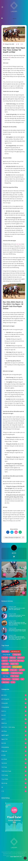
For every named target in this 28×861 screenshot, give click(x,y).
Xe (22, 679)
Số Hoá (22, 670)
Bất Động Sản (15, 651)
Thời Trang (14, 676)
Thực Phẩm (6, 679)
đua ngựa (19, 244)
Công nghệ (17, 654)
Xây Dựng (5, 682)
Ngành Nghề (6, 667)
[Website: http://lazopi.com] (14, 556)
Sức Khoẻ (5, 673)
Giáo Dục (20, 657)
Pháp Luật (13, 670)
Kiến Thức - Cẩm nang (16, 660)
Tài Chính (15, 679)
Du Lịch (5, 657)
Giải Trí (5, 660)
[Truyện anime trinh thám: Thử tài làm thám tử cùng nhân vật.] (4, 616)
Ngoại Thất (14, 663)
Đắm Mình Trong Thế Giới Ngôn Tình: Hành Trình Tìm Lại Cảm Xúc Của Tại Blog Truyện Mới (17, 638)
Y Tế (13, 682)
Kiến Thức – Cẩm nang (8, 727)
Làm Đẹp (5, 663)
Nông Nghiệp (17, 667)
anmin (14, 553)
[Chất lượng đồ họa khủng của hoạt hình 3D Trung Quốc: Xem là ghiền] (4, 630)
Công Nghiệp (6, 654)
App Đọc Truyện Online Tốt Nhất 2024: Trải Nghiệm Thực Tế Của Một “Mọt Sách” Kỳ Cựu (17, 624)
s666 (9, 57)
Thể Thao (5, 676)
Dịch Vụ (12, 657)
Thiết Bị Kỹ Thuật (16, 673)
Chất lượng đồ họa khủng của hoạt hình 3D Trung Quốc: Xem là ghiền (17, 630)
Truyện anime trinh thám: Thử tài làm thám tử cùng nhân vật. (17, 616)
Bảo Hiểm (5, 651)
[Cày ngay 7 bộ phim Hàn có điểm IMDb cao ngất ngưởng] (4, 609)
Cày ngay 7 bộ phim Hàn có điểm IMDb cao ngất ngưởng (17, 609)
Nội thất (5, 670)
